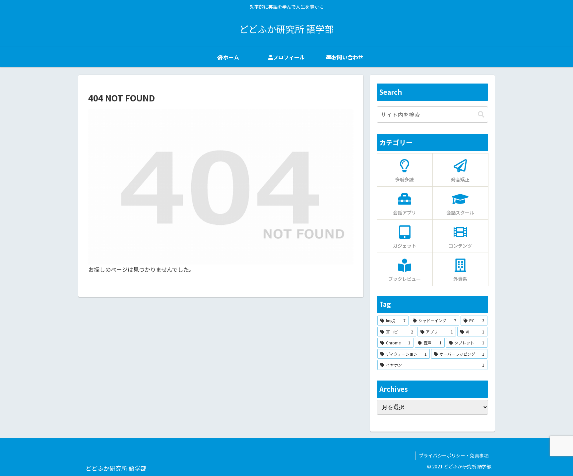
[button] (481, 114)
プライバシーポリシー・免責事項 (453, 455)
